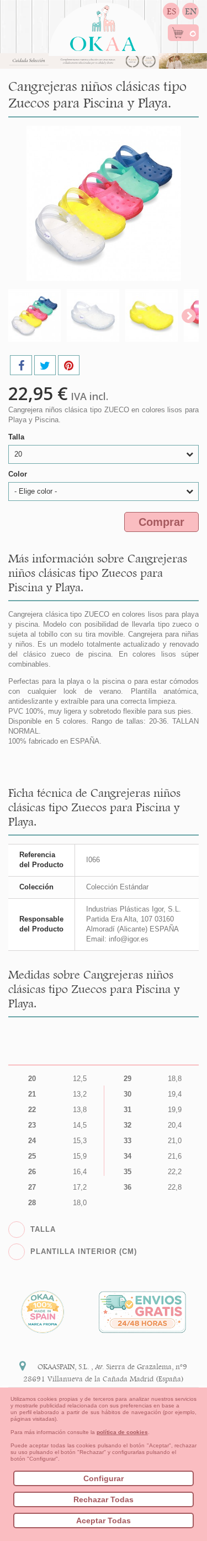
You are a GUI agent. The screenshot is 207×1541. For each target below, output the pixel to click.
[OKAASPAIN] (103, 25)
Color (18, 474)
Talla (17, 437)
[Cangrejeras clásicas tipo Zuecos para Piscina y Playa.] (34, 315)
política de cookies (122, 1432)
